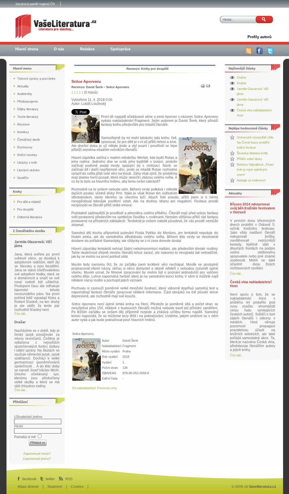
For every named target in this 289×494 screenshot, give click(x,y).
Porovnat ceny (107, 388)
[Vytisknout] (202, 87)
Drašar (241, 77)
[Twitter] (270, 53)
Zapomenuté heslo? (37, 453)
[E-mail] (208, 87)
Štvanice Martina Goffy (252, 153)
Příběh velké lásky (249, 159)
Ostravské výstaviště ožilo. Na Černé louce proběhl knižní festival (255, 142)
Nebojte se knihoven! (251, 180)
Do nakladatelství (84, 388)
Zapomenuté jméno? (37, 458)
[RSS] (249, 53)
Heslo (18, 426)
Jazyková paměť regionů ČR (35, 4)
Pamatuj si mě (25, 437)
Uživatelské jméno (28, 417)
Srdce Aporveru (86, 81)
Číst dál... (236, 273)
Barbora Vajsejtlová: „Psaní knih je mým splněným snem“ (255, 169)
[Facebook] (259, 53)
